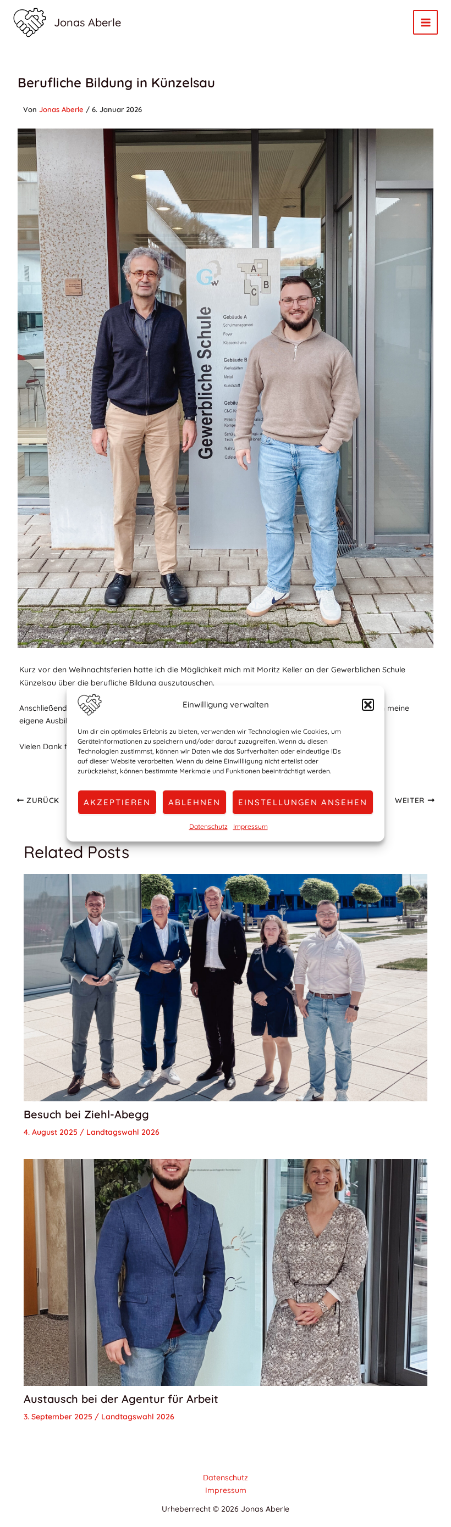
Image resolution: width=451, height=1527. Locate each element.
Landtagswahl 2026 (123, 1132)
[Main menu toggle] (425, 22)
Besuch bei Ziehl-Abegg (86, 1114)
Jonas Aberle (87, 22)
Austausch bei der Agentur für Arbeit (121, 1399)
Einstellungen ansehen (302, 802)
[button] (367, 704)
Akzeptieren (117, 802)
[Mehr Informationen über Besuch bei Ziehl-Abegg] (226, 986)
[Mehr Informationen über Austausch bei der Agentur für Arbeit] (226, 1272)
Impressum (250, 826)
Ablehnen (194, 802)
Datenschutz (208, 826)
